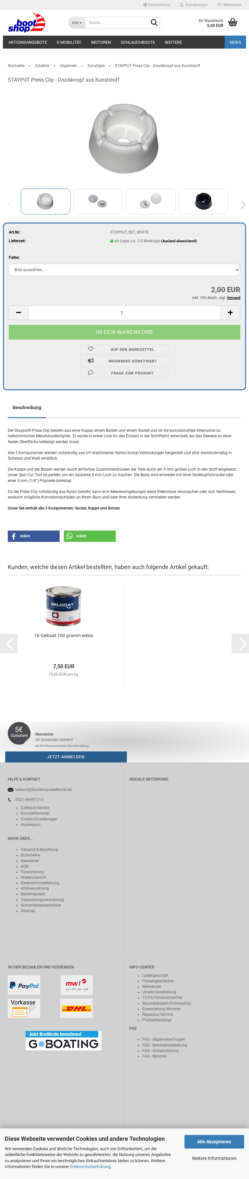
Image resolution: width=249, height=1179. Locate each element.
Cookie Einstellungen (39, 819)
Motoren (101, 42)
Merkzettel (231, 5)
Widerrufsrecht (33, 877)
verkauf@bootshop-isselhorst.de (43, 789)
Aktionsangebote (27, 42)
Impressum (31, 824)
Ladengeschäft (155, 975)
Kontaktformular (35, 813)
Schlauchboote (138, 42)
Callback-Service (35, 808)
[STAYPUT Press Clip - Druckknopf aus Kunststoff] (124, 138)
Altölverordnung (35, 888)
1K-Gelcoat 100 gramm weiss (63, 635)
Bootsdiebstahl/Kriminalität (166, 1003)
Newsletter (30, 861)
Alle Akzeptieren (214, 1141)
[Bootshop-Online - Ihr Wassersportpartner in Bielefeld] (33, 23)
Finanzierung (32, 872)
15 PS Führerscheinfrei (162, 997)
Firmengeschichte (157, 981)
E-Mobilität (69, 42)
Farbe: (14, 257)
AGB (24, 866)
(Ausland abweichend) (179, 241)
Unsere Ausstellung (159, 992)
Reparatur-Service (157, 1014)
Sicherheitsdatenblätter (41, 905)
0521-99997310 (29, 799)
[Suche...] (154, 23)
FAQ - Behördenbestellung (164, 1045)
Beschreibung (27, 407)
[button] (156, 5)
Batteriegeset (32, 894)
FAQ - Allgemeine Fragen (163, 1039)
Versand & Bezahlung (39, 849)
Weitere (173, 42)
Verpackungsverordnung (42, 900)
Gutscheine (30, 855)
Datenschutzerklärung (90, 1166)
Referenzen (151, 986)
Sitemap (28, 911)
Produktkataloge (157, 1020)
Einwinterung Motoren (161, 1009)
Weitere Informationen (214, 1158)
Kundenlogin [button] (196, 5)
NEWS (235, 42)
